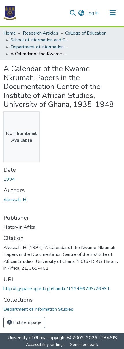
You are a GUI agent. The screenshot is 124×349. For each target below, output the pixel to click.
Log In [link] (92, 13)
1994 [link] (9, 179)
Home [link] (9, 33)
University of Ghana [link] (26, 338)
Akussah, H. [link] (15, 200)
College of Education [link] (85, 33)
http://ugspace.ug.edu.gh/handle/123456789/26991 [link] (56, 289)
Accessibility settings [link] (45, 344)
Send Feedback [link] (84, 344)
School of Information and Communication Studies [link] (39, 40)
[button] (9, 13)
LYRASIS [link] (108, 338)
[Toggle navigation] (112, 12)
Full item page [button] (27, 322)
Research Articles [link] (40, 33)
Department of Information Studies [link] (39, 47)
